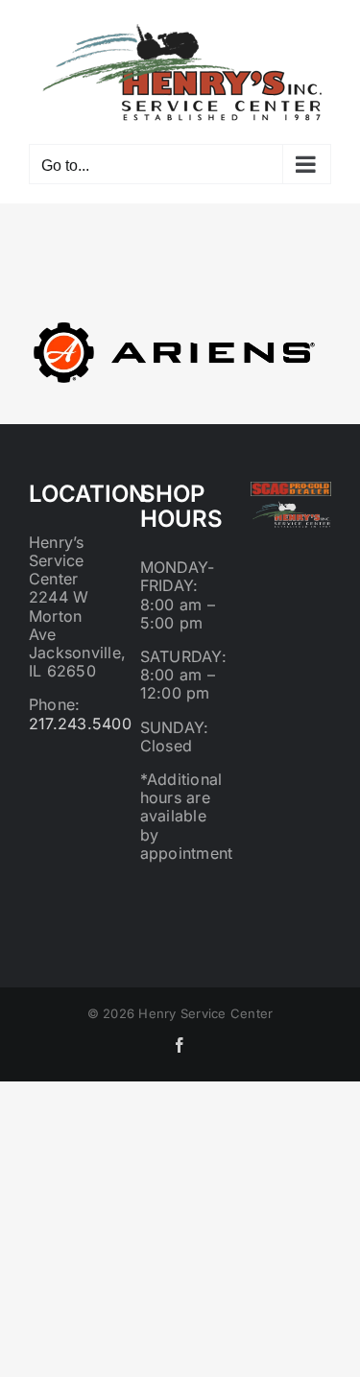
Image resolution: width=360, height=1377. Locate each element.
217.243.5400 (80, 723)
